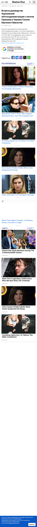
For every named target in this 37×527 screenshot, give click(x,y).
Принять (32, 524)
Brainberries (18, 91)
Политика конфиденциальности (10, 523)
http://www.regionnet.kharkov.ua (12, 43)
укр (2, 2)
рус (6, 2)
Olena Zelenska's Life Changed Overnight (18, 195)
